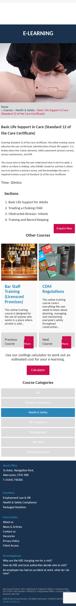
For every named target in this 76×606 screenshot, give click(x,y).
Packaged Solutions (14, 507)
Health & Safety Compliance (20, 502)
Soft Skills (38, 442)
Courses (8, 110)
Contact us (9, 531)
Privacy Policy (11, 541)
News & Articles (12, 527)
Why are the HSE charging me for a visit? (27, 560)
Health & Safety (25, 110)
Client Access (11, 545)
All (38, 392)
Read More (29, 342)
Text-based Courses (38, 452)
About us (8, 522)
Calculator (38, 370)
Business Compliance (38, 402)
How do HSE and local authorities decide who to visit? (35, 565)
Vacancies (9, 536)
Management (38, 432)
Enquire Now (64, 228)
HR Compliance (38, 422)
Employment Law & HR (17, 498)
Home (4, 107)
